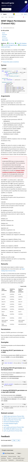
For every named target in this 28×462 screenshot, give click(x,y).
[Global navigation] (1, 14)
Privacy (8, 458)
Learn (2, 17)
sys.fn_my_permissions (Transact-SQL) (13, 431)
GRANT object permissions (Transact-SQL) (14, 416)
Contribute (3, 458)
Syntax (3, 32)
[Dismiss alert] (26, 2)
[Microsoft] (14, 14)
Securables (6, 425)
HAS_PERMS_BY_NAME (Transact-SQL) (13, 429)
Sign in (25, 14)
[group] (14, 82)
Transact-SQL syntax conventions (11, 62)
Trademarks (10, 460)
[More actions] (26, 17)
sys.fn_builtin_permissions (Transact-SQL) (14, 427)
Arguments (4, 34)
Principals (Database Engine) (11, 423)
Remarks (4, 36)
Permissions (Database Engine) (11, 421)
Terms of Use (4, 460)
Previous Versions (12, 456)
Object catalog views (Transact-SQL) (12, 420)
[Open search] (22, 14)
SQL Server (11, 17)
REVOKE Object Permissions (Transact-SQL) (14, 418)
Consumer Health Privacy (18, 458)
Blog (19, 456)
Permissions (4, 38)
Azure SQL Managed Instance (10, 45)
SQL (6, 17)
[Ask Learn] (24, 17)
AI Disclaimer (4, 456)
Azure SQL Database (21, 43)
